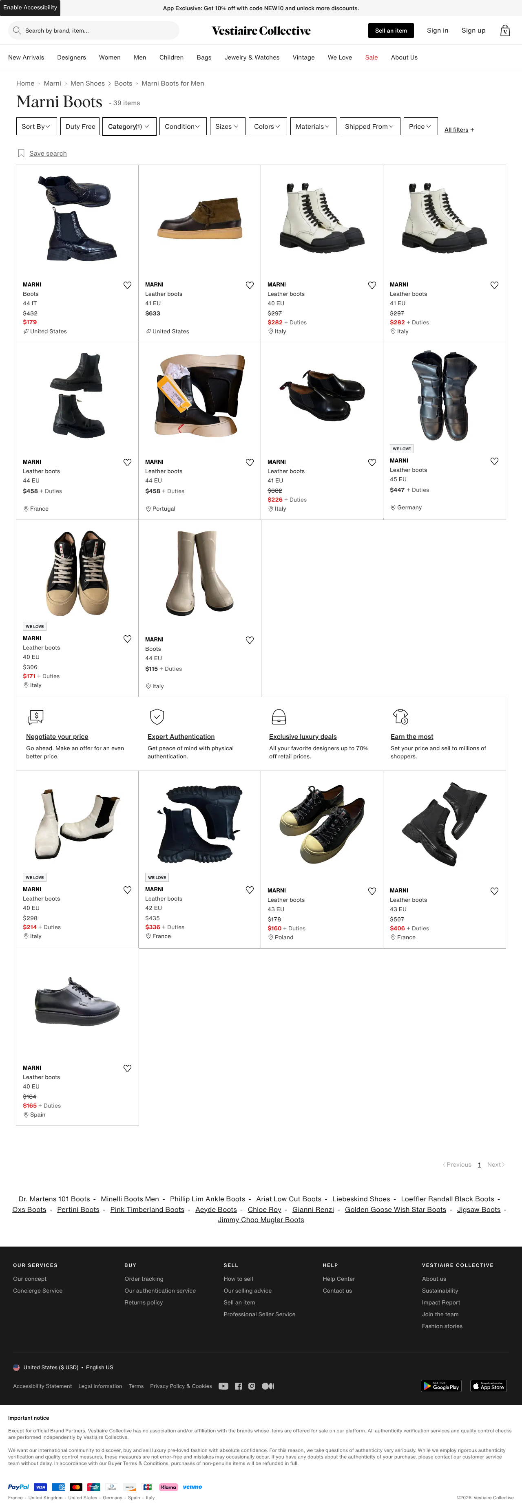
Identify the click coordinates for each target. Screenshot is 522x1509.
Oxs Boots (29, 1210)
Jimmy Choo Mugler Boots (261, 1220)
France (15, 1498)
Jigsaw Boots (479, 1210)
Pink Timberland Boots (148, 1210)
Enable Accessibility (30, 7)
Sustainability (440, 1291)
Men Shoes (88, 83)
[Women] (127, 57)
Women (110, 57)
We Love (340, 57)
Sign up (474, 30)
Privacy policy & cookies (181, 1386)
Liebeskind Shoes (361, 1199)
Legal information (100, 1386)
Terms (136, 1386)
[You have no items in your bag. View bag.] (505, 30)
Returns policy (143, 1302)
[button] (505, 30)
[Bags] (218, 57)
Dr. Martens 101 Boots (54, 1199)
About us (434, 1279)
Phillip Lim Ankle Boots (207, 1199)
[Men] (153, 57)
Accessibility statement (42, 1386)
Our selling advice (247, 1291)
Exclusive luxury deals (303, 736)
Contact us (337, 1291)
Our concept (29, 1279)
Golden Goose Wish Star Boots (395, 1210)
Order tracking (144, 1279)
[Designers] (92, 57)
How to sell (238, 1279)
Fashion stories (442, 1326)
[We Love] (359, 57)
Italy (150, 1498)
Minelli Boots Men (130, 1199)
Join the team (440, 1314)
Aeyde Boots (216, 1210)
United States (83, 1498)
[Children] (190, 57)
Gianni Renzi (313, 1210)
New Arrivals (26, 57)
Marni (52, 83)
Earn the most (412, 736)
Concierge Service (37, 1291)
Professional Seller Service (259, 1314)
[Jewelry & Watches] (286, 57)
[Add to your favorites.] (127, 285)
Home (25, 83)
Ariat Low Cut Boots (288, 1199)
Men (140, 57)
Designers (71, 57)
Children (171, 57)
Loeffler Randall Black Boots (447, 1199)
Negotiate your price (57, 736)
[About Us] (424, 57)
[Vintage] (321, 57)
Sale (371, 57)
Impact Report (441, 1302)
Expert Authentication (181, 736)
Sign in (438, 30)
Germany (112, 1498)
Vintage (303, 57)
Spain (134, 1498)
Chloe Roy (264, 1210)
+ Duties (295, 322)
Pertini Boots (78, 1210)
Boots (123, 83)
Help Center (339, 1279)
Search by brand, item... (57, 30)
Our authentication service (160, 1291)
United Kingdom (46, 1498)
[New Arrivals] (50, 57)
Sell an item (391, 30)
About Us (404, 57)
